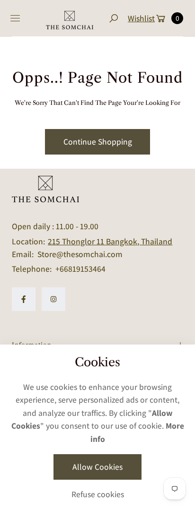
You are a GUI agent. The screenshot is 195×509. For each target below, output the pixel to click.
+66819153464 (80, 268)
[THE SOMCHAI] (69, 18)
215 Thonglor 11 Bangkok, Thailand (110, 241)
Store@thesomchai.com (79, 254)
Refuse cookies (97, 494)
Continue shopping (97, 141)
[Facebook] (23, 299)
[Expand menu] (15, 18)
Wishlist (141, 18)
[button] (113, 18)
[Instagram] (53, 299)
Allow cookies (97, 466)
